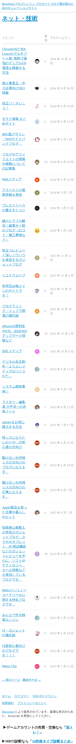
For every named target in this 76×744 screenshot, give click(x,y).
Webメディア (12, 179)
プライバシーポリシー (32, 703)
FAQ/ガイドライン (45, 696)
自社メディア (12, 351)
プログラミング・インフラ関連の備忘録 (13, 310)
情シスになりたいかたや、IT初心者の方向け (13, 442)
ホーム (6, 696)
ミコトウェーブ (13, 275)
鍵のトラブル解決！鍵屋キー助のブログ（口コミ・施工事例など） (13, 230)
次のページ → (32, 679)
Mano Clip (9, 666)
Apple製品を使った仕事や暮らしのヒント (14, 512)
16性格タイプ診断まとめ (51, 741)
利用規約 (8, 703)
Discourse (8, 711)
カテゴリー (21, 696)
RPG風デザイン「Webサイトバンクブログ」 (13, 139)
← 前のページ (11, 679)
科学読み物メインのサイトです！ (13, 290)
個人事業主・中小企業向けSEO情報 (13, 87)
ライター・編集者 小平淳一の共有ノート (14, 406)
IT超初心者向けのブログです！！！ (13, 650)
